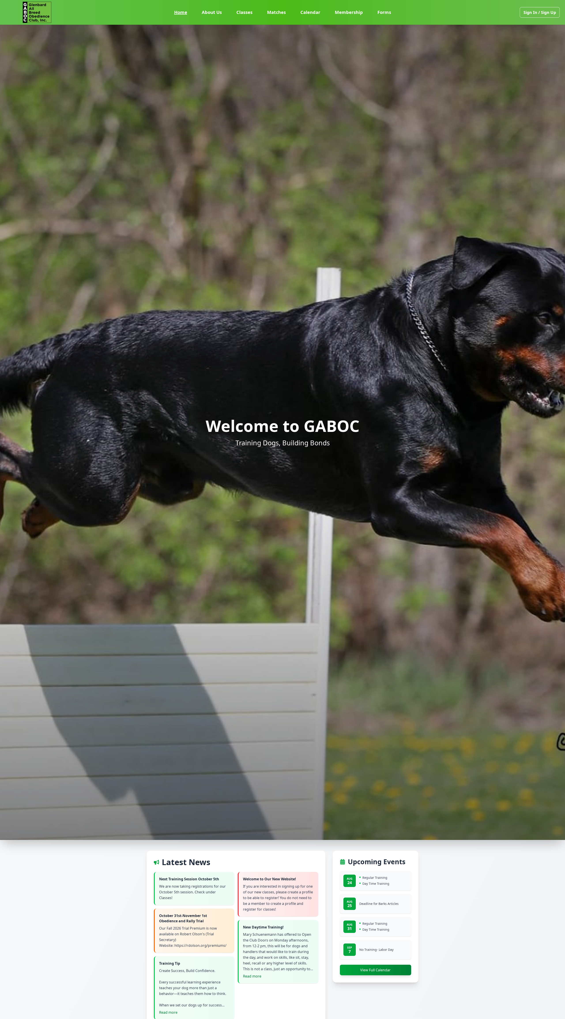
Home (180, 12)
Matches (276, 12)
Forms (384, 12)
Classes (244, 12)
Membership (349, 12)
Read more (168, 1012)
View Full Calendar (375, 970)
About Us (212, 12)
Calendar (310, 12)
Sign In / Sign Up (540, 12)
